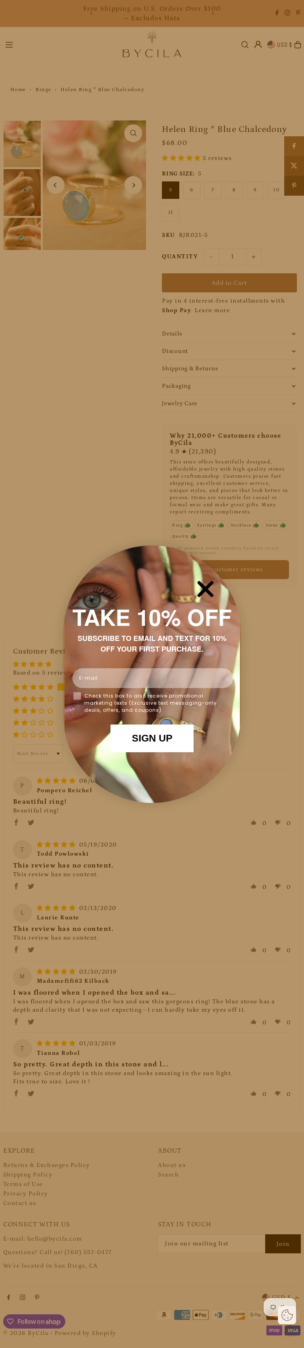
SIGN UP (152, 738)
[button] (287, 1315)
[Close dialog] (205, 589)
